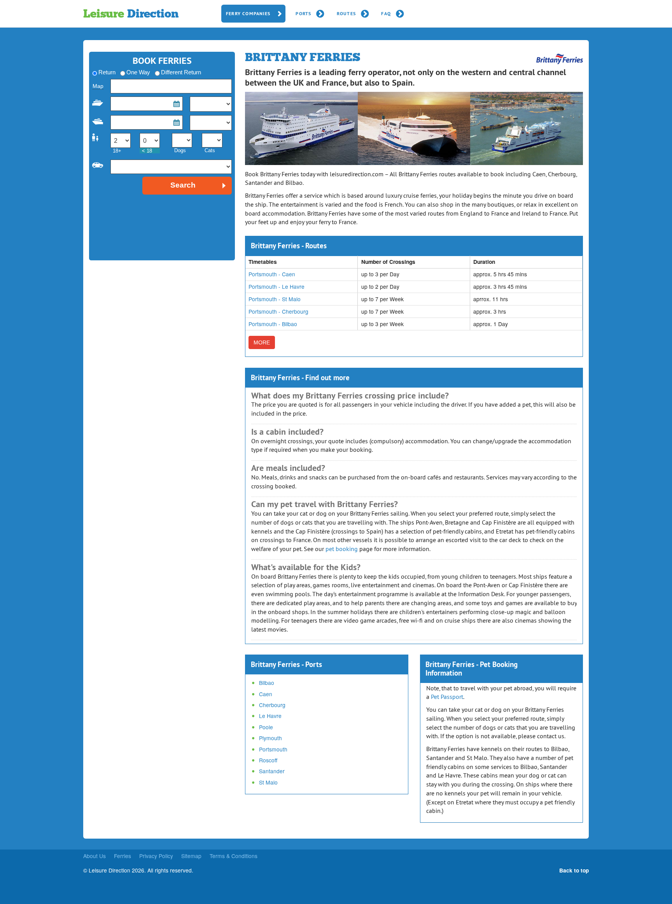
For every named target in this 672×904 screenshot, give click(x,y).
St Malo (268, 782)
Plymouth (270, 738)
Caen (265, 694)
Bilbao (266, 682)
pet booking (342, 549)
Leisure (130, 13)
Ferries (122, 856)
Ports (303, 14)
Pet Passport (447, 696)
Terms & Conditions (233, 856)
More (262, 342)
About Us (94, 856)
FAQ (386, 14)
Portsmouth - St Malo (274, 299)
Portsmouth (273, 749)
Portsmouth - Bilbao (272, 324)
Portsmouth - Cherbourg (278, 311)
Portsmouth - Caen (271, 274)
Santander (272, 771)
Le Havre (270, 716)
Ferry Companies (248, 14)
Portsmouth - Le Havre (276, 286)
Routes (346, 14)
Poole (266, 727)
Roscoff (268, 760)
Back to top (574, 870)
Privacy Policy (156, 856)
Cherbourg (272, 705)
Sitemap (191, 856)
